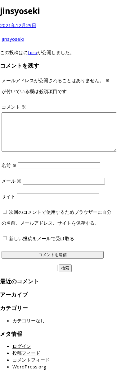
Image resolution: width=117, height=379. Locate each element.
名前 (9, 165)
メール (11, 181)
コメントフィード (31, 360)
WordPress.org (29, 366)
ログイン (21, 346)
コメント (14, 107)
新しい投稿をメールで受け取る (41, 238)
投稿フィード (26, 353)
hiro (32, 52)
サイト (9, 196)
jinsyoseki (13, 39)
